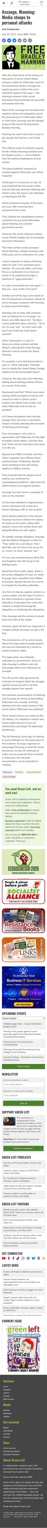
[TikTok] (18, 1258)
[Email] (25, 40)
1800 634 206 (28, 834)
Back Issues (8, 1399)
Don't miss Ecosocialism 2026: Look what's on (20, 1221)
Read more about (16, 1506)
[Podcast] (9, 1258)
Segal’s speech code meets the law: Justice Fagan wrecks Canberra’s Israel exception (21, 1299)
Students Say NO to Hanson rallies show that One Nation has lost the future (22, 1237)
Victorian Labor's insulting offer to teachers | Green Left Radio (19, 1195)
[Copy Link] (30, 40)
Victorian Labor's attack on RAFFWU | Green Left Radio (21, 1172)
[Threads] (38, 1258)
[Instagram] (23, 1258)
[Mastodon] (4, 40)
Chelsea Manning (33, 772)
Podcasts (7, 1413)
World (32, 34)
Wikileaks (19, 772)
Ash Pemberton (11, 29)
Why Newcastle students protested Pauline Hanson (20, 1244)
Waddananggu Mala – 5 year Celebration (22, 1023)
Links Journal (9, 1448)
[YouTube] (3, 1258)
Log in (41, 3)
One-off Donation (21, 810)
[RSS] (43, 1258)
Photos (6, 1410)
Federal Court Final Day (14, 1041)
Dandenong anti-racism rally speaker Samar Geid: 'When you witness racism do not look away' (23, 1212)
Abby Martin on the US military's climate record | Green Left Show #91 (22, 1187)
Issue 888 (22, 34)
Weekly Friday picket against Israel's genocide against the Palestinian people (22, 1033)
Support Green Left (16, 1112)
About (6, 1427)
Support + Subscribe (25, 3)
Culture (6, 1396)
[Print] (20, 40)
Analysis (7, 1389)
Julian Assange (9, 777)
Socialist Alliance (11, 1454)
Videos (6, 1416)
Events (6, 1437)
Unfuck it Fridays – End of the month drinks (23, 1057)
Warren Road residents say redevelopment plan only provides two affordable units (21, 1281)
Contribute (8, 1430)
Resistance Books (11, 1451)
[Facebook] (9, 40)
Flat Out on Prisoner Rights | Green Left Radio (22, 1164)
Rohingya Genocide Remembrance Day (21, 1049)
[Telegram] (28, 1258)
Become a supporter (15, 820)
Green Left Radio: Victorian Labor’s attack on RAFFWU (23, 1308)
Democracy (7, 772)
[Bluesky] (14, 40)
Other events (23, 1066)
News (5, 1386)
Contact (6, 1433)
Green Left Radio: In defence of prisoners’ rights (22, 1272)
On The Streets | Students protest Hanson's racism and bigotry (19, 1179)
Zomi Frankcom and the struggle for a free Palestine (23, 1290)
